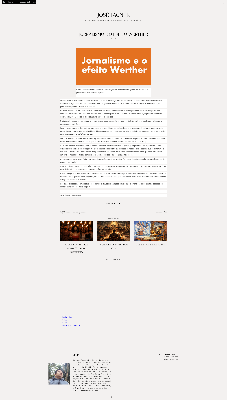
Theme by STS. (121, 397)
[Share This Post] (114, 204)
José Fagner (114, 15)
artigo (113, 38)
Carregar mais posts (171, 357)
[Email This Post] (119, 204)
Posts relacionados (171, 359)
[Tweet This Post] (112, 204)
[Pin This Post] (117, 204)
